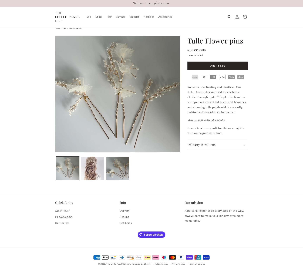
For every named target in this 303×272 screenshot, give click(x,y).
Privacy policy (178, 264)
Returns (124, 216)
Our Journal (62, 222)
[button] (229, 17)
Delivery (124, 210)
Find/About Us (63, 216)
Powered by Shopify (142, 264)
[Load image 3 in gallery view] (117, 168)
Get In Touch (62, 210)
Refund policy (161, 264)
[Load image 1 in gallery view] (67, 168)
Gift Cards (126, 222)
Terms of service (197, 264)
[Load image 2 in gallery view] (92, 168)
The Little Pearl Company (118, 264)
